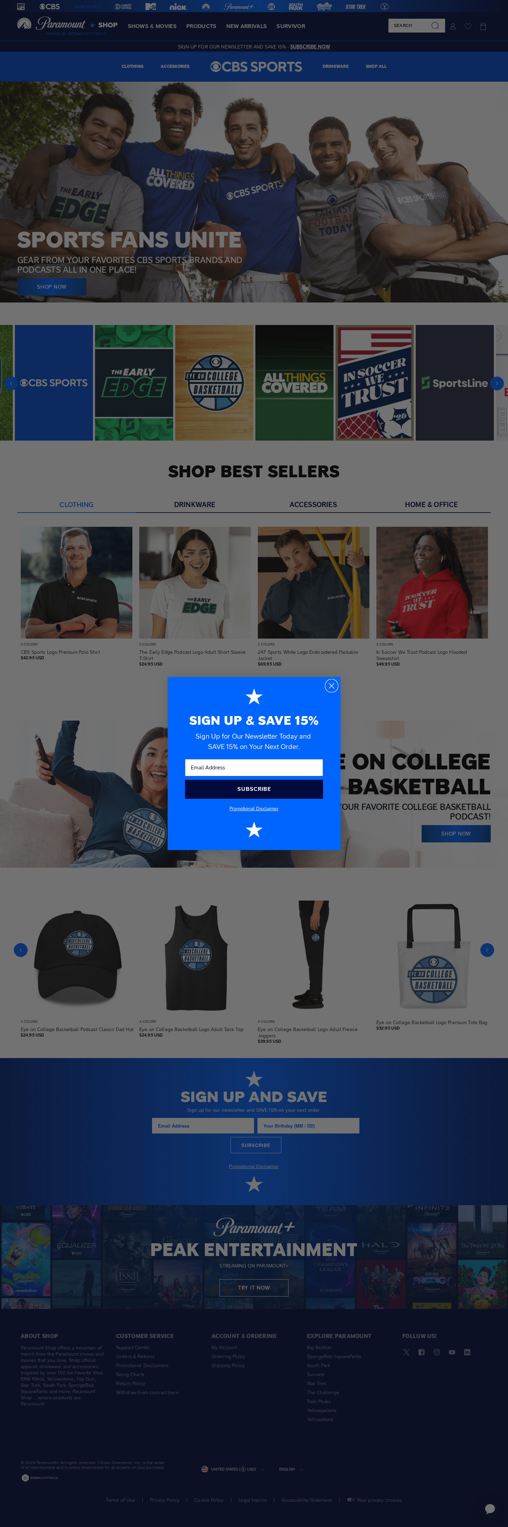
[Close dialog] (332, 686)
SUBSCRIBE (254, 789)
